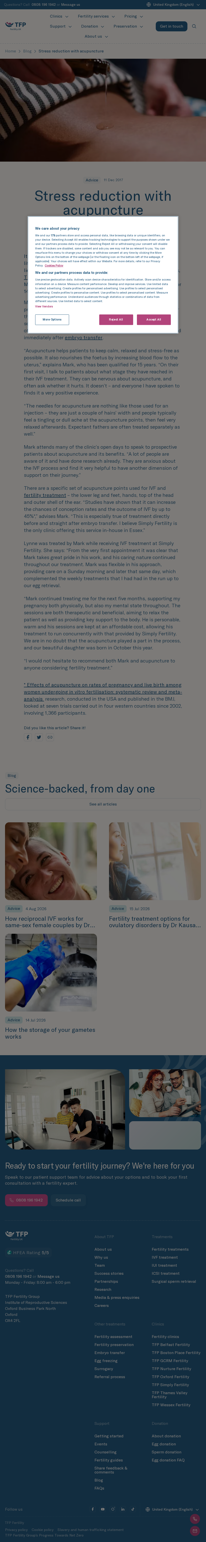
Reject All (116, 319)
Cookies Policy (54, 265)
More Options (52, 319)
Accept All (153, 319)
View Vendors (44, 306)
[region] (103, 274)
